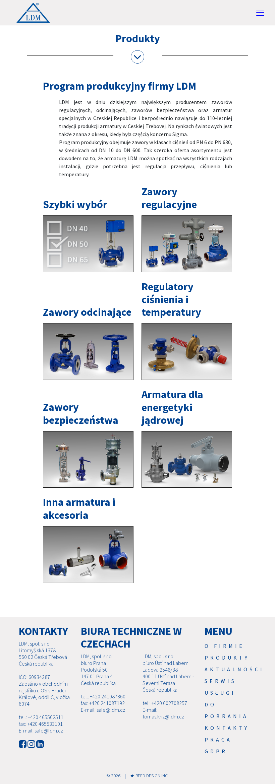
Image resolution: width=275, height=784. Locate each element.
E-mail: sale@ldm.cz (41, 730)
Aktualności (234, 669)
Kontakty (227, 727)
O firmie (224, 646)
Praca (218, 739)
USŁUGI (220, 692)
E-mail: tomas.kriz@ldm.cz (163, 713)
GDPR (216, 751)
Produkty (227, 657)
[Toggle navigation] (260, 12)
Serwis (220, 681)
